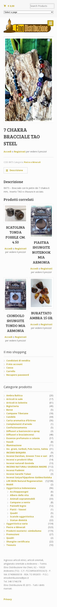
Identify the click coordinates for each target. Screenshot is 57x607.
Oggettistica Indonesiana (21, 488)
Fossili (9, 441)
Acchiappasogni (19, 491)
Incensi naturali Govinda (20, 463)
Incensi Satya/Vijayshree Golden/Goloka (29, 477)
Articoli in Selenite (16, 402)
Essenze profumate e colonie (23, 438)
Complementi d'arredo (19, 424)
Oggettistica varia (17, 523)
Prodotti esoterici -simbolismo (23, 530)
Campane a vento (20, 502)
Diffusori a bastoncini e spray (23, 431)
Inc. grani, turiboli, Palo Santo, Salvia (27, 448)
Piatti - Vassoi (18, 509)
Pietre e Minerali (32, 162)
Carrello (10, 371)
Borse (9, 409)
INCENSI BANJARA (16, 452)
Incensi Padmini (15, 470)
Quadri (14, 513)
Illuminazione (14, 445)
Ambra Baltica (14, 395)
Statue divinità (18, 520)
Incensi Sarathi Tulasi (18, 473)
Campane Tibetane (17, 413)
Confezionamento (16, 427)
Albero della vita (19, 495)
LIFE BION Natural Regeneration (24, 480)
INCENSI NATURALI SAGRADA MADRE (26, 466)
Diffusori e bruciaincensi (20, 434)
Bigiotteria (12, 406)
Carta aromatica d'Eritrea (21, 420)
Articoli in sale (14, 399)
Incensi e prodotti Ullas (19, 459)
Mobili (9, 484)
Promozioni (12, 534)
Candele (11, 416)
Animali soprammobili (22, 498)
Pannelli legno (18, 505)
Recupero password (17, 374)
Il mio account (14, 364)
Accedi (7, 151)
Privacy (8, 599)
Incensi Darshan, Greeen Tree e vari (26, 455)
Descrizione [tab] (16, 170)
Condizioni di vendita (18, 360)
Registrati (19, 151)
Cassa (9, 367)
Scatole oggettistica (22, 516)
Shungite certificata (17, 541)
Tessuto (11, 544)
